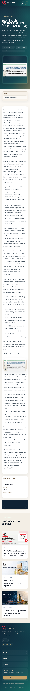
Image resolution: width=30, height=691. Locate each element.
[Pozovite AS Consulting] (26, 3)
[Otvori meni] (22, 3)
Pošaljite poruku (16, 678)
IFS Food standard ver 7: (10, 97)
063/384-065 (8, 644)
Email (6, 640)
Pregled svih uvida (7, 527)
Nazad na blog (8, 506)
